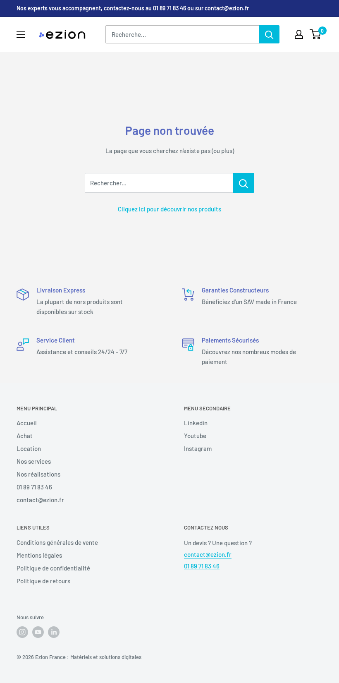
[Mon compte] (299, 34)
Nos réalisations (38, 474)
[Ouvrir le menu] (21, 34)
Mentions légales (39, 555)
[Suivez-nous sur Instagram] (22, 632)
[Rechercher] (269, 34)
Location (29, 448)
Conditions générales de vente (57, 542)
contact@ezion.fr (40, 499)
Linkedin (196, 423)
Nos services (34, 461)
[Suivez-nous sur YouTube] (38, 632)
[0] (315, 34)
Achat (25, 435)
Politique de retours (43, 581)
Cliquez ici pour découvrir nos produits (169, 209)
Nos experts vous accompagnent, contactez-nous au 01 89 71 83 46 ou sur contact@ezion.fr (133, 8)
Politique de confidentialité (53, 568)
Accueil (27, 423)
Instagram (198, 448)
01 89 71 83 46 (34, 487)
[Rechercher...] (243, 183)
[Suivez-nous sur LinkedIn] (54, 632)
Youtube (195, 435)
